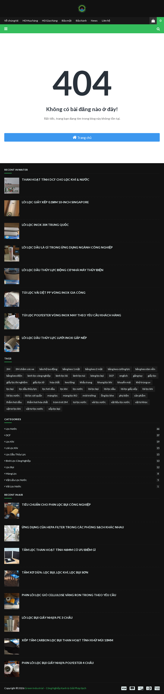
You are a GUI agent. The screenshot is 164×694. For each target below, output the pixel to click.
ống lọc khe (107, 395)
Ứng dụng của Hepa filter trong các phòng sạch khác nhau (73, 527)
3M (8, 369)
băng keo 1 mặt (71, 369)
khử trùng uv (143, 382)
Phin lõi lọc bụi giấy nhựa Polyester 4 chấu (58, 663)
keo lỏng (70, 382)
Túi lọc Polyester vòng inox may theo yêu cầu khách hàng (71, 315)
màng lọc (52, 395)
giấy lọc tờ (38, 382)
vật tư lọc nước (34, 408)
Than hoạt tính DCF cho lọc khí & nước (55, 179)
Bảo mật (67, 20)
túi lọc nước (79, 402)
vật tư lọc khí (13, 408)
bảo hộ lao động (48, 369)
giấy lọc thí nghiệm (17, 382)
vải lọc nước (99, 402)
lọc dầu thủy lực (28, 389)
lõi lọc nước (13, 395)
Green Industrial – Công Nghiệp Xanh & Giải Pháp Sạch (55, 688)
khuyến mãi (124, 382)
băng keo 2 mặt (93, 369)
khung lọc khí (104, 382)
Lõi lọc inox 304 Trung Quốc (45, 224)
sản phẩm (139, 395)
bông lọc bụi (97, 375)
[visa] (123, 688)
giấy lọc (152, 375)
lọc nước (78, 389)
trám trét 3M (60, 402)
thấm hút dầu (14, 402)
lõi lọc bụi (93, 389)
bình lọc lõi (62, 375)
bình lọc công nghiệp (39, 375)
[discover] (140, 688)
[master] (132, 688)
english (123, 375)
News (94, 20)
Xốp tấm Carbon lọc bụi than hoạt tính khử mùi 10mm (67, 640)
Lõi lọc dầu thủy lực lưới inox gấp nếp (54, 338)
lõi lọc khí (147, 389)
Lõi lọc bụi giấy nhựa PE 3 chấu (47, 617)
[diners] (148, 688)
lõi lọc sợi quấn (33, 395)
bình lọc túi (79, 375)
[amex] (157, 688)
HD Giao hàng (49, 20)
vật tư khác (141, 402)
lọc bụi (10, 389)
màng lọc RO (70, 395)
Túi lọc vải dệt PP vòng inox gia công (53, 292)
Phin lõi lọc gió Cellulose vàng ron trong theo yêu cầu (69, 595)
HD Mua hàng (30, 20)
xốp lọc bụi (54, 408)
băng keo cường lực (119, 369)
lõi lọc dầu (110, 389)
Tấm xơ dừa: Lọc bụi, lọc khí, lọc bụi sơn (55, 572)
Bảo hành (81, 20)
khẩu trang (86, 382)
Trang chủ (84, 137)
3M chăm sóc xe (25, 369)
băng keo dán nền (145, 369)
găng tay (137, 375)
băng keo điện (14, 375)
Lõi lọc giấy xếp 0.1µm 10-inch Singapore (55, 202)
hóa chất (55, 382)
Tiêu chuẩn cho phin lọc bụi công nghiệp (56, 504)
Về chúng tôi (11, 20)
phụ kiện (124, 395)
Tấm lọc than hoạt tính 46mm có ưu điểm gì (59, 550)
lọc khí (63, 389)
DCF (111, 375)
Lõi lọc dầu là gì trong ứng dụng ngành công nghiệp (67, 247)
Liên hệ (106, 20)
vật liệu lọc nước (120, 402)
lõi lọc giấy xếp (129, 389)
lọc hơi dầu (48, 389)
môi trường (89, 395)
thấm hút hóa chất (37, 402)
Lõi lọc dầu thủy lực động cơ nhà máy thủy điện (62, 270)
